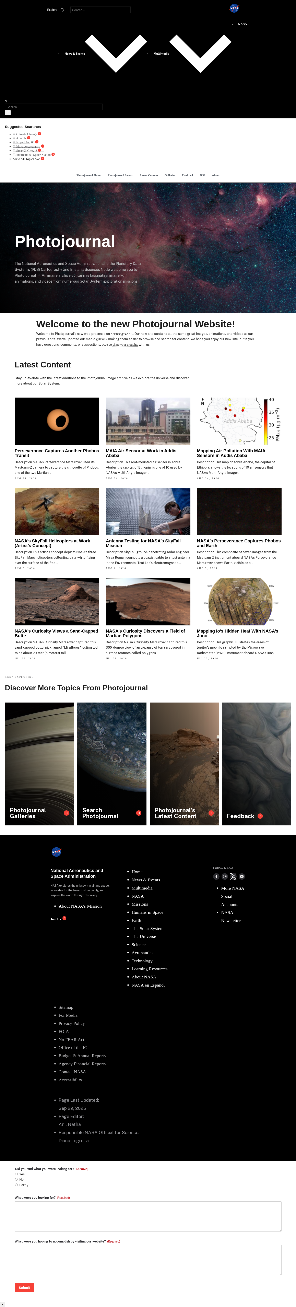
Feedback (188, 175)
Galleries (170, 175)
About (216, 175)
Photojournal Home (88, 175)
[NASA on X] (233, 876)
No (21, 1179)
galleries (101, 339)
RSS (202, 175)
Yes (22, 1174)
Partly (23, 1185)
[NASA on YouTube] (242, 876)
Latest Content (149, 175)
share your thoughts (125, 344)
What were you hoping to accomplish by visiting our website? (67, 1241)
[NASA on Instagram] (225, 876)
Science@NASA (122, 333)
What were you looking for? (42, 1198)
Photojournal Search (120, 175)
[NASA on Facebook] (216, 876)
